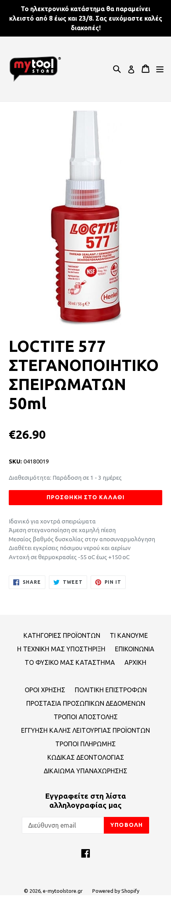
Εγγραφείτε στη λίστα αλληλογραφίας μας (85, 800)
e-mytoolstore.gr (63, 891)
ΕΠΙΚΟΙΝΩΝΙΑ (134, 649)
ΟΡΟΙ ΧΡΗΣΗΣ (45, 689)
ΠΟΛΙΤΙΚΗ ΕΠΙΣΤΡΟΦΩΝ (111, 689)
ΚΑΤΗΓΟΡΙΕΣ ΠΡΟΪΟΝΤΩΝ (61, 635)
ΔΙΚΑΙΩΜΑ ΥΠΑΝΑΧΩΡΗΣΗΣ (85, 770)
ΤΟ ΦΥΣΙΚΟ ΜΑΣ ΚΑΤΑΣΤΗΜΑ (70, 662)
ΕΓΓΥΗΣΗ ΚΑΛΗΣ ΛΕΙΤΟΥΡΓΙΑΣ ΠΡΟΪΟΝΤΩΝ (85, 730)
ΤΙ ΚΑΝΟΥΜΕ (129, 635)
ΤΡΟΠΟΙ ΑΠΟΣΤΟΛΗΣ (86, 716)
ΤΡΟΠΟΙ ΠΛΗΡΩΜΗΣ (85, 743)
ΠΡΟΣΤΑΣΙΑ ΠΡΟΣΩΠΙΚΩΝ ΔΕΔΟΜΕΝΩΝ (85, 703)
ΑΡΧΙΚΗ (135, 662)
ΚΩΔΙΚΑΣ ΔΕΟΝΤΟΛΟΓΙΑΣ (85, 757)
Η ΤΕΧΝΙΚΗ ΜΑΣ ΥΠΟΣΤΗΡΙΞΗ (61, 649)
